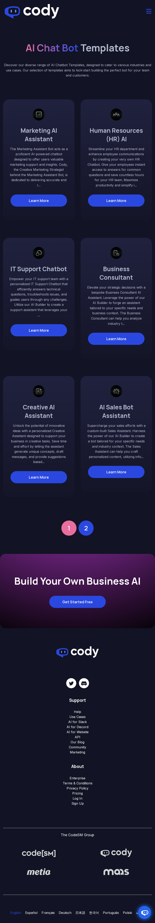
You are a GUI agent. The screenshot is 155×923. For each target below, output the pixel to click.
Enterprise (77, 778)
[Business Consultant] (116, 253)
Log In (77, 798)
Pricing (77, 793)
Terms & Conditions (77, 783)
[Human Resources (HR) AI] (116, 114)
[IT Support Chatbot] (39, 253)
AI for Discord (77, 727)
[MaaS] (116, 872)
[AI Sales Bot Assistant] (116, 391)
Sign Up (77, 803)
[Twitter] (71, 683)
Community (77, 747)
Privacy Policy (77, 788)
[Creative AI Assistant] (39, 391)
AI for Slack (77, 722)
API (77, 737)
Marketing (77, 752)
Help (77, 712)
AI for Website (78, 732)
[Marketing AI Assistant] (39, 114)
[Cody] (116, 853)
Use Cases (77, 717)
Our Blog (77, 742)
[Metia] (39, 872)
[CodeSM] (39, 853)
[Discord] (84, 683)
